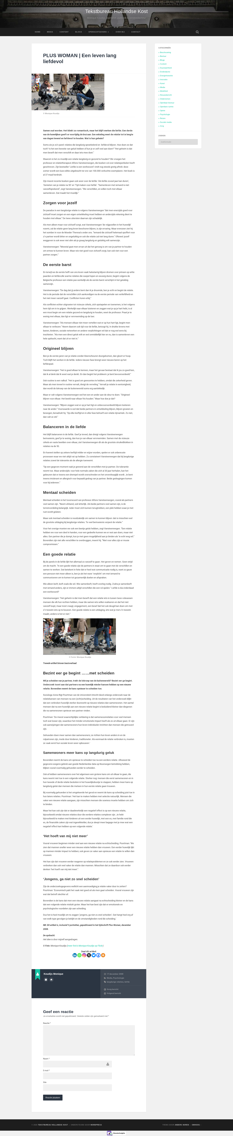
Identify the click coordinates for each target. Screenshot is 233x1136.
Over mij (120, 32)
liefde (127, 982)
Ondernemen (165, 99)
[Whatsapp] (79, 955)
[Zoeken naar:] (178, 142)
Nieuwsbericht (166, 95)
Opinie (162, 110)
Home (37, 32)
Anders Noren (182, 1125)
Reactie (47, 1023)
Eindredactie (165, 72)
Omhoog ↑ (196, 1125)
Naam (46, 1059)
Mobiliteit (164, 91)
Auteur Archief (46, 979)
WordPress (96, 1125)
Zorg (162, 126)
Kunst (162, 83)
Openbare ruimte (166, 107)
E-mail (46, 1071)
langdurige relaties (115, 982)
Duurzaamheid (166, 68)
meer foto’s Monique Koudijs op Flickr (85, 945)
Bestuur (163, 56)
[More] (103, 955)
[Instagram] (84, 955)
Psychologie (118, 978)
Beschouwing (165, 52)
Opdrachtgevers (97, 32)
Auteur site (51, 979)
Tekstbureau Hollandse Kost (116, 11)
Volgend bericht (114, 993)
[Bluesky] (94, 955)
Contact (135, 32)
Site (44, 1082)
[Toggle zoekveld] (197, 32)
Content (64, 32)
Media (50, 32)
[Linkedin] (75, 955)
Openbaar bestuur (167, 103)
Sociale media (166, 122)
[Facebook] (98, 955)
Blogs (78, 32)
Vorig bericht (112, 989)
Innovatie (163, 79)
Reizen (162, 118)
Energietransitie (166, 76)
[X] (89, 955)
